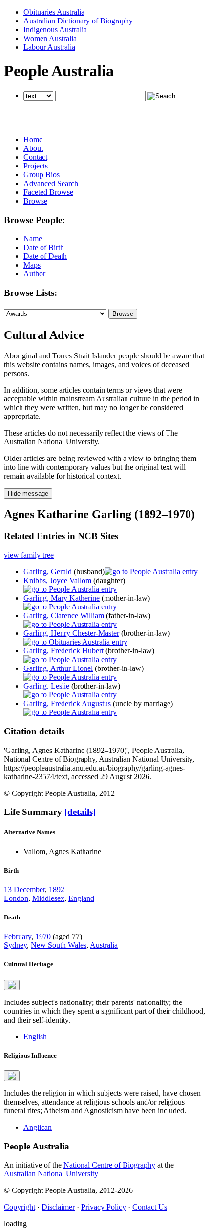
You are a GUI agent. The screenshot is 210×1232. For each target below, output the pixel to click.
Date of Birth (43, 247)
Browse (35, 201)
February (17, 936)
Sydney (15, 945)
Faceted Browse (48, 192)
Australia (104, 945)
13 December (24, 889)
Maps (32, 265)
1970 (43, 936)
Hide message (28, 493)
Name (32, 238)
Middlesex (48, 898)
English (35, 1036)
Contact (35, 157)
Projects (35, 166)
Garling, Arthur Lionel (58, 668)
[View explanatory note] (12, 985)
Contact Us (149, 1207)
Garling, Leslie (46, 686)
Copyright (19, 1207)
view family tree (29, 555)
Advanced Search (50, 183)
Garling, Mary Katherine (61, 598)
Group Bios (41, 174)
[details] (80, 812)
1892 (56, 889)
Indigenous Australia (55, 29)
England (81, 898)
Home (32, 139)
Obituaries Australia (53, 12)
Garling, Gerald (47, 571)
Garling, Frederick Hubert (63, 651)
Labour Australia (49, 47)
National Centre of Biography (109, 1165)
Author (34, 274)
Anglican (37, 1127)
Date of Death (45, 256)
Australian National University (51, 1173)
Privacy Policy (103, 1207)
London (16, 898)
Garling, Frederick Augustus (67, 703)
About (33, 148)
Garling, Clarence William (63, 615)
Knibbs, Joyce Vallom (57, 580)
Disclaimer (58, 1207)
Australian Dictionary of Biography (78, 21)
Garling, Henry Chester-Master (71, 633)
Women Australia (50, 38)
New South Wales (58, 945)
